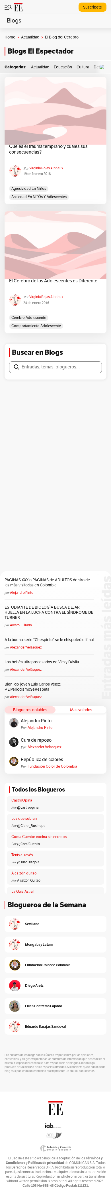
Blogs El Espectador (40, 51)
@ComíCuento (28, 844)
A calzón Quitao (28, 880)
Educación (63, 67)
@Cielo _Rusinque (31, 826)
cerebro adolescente (28, 317)
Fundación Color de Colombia (52, 766)
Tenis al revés (22, 855)
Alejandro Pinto (21, 593)
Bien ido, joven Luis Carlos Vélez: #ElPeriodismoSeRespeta (33, 687)
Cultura (83, 67)
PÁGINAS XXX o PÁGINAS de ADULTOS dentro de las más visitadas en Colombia (47, 583)
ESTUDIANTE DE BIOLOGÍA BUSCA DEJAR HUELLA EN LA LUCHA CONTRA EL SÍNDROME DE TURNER (49, 612)
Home (10, 37)
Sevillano (32, 924)
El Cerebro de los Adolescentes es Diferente (53, 281)
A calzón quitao (24, 873)
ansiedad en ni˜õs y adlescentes (39, 197)
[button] (103, 67)
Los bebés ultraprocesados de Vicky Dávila (43, 662)
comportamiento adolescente (36, 326)
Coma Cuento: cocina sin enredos (39, 837)
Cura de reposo (36, 740)
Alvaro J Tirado (21, 625)
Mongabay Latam (39, 944)
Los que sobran (24, 818)
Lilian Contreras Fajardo (43, 1006)
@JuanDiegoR (28, 862)
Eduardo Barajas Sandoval (45, 1026)
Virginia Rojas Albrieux (46, 168)
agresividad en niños (28, 188)
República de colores (42, 759)
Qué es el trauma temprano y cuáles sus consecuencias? (48, 149)
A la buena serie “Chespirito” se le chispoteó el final (49, 639)
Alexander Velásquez (26, 647)
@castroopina (27, 807)
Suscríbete (92, 7)
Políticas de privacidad (46, 1163)
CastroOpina (21, 800)
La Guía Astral (22, 891)
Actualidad (30, 37)
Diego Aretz (34, 985)
